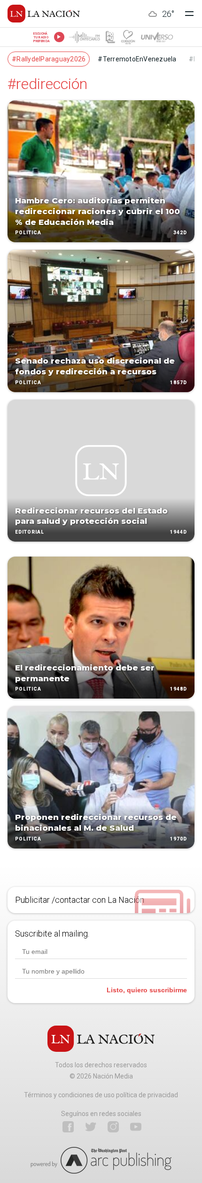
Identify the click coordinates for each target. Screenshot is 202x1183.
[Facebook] (68, 1126)
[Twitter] (90, 1126)
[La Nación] (44, 13)
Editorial (29, 532)
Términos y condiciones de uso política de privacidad (101, 1095)
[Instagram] (113, 1126)
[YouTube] (135, 1126)
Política (28, 233)
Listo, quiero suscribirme (147, 990)
